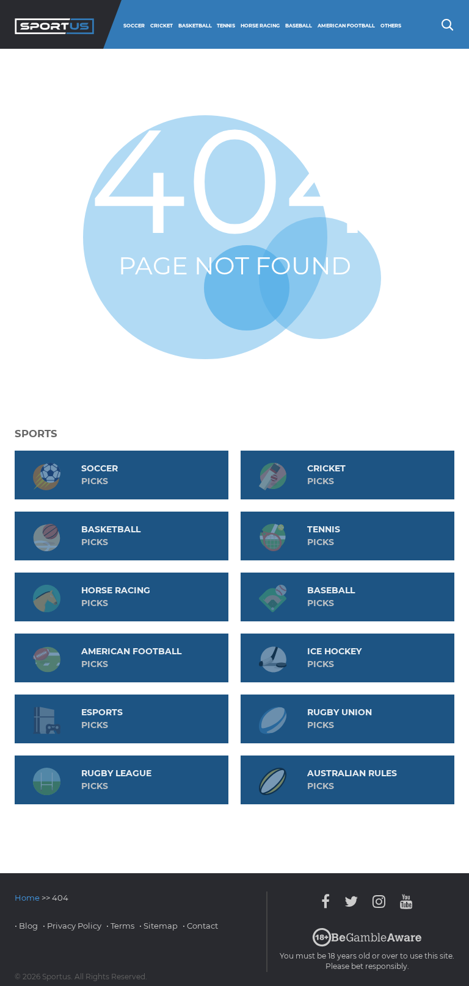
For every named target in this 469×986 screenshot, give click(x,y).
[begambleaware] (367, 943)
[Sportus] (54, 24)
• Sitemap (158, 926)
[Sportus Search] (446, 24)
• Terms (120, 926)
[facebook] (328, 901)
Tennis (226, 26)
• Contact (200, 926)
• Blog (26, 926)
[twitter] (351, 901)
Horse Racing (260, 26)
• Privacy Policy (72, 926)
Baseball (298, 26)
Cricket (161, 26)
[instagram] (378, 901)
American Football (346, 26)
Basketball (195, 26)
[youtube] (403, 901)
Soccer (134, 26)
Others (390, 26)
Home (27, 897)
